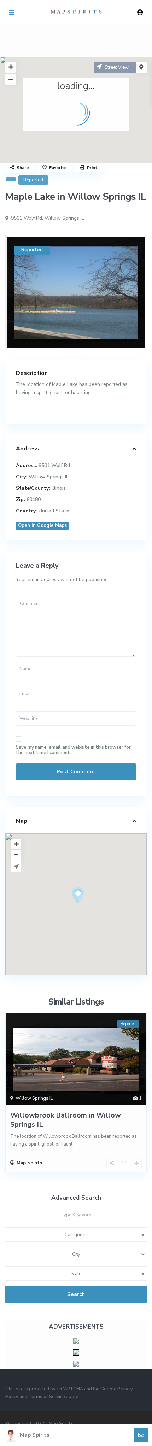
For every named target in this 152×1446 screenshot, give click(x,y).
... (75, 1144)
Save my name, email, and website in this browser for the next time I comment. (73, 750)
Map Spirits (34, 1435)
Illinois (59, 488)
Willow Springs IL (64, 218)
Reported (33, 180)
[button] (91, 908)
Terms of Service (46, 1397)
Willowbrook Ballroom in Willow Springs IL (65, 1119)
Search (76, 1294)
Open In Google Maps (42, 525)
